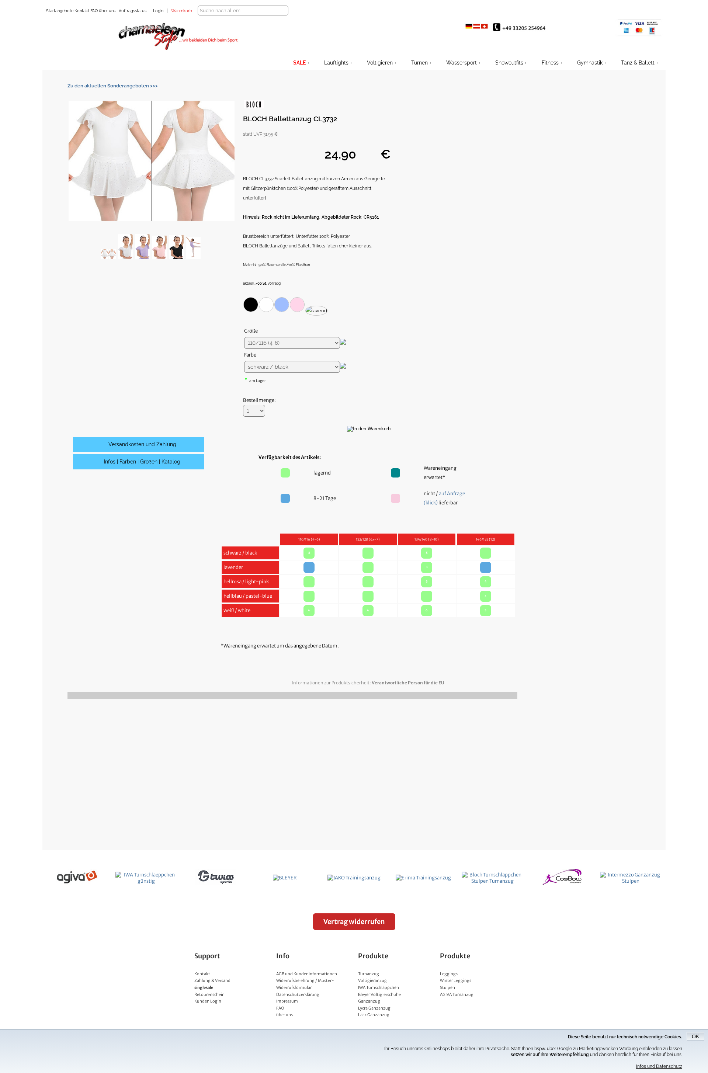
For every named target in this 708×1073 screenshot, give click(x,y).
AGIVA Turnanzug (456, 994)
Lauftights (336, 63)
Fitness (550, 63)
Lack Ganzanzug (373, 1014)
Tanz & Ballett (638, 63)
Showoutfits (509, 63)
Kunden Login (207, 1001)
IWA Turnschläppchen (378, 987)
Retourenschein (209, 994)
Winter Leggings (455, 980)
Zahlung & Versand (212, 980)
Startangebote (59, 10)
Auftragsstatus (133, 10)
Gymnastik (590, 63)
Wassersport (461, 63)
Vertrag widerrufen (354, 921)
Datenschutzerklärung (297, 994)
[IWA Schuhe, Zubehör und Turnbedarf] (146, 881)
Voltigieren (380, 63)
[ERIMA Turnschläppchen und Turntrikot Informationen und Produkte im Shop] (423, 878)
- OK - (695, 1036)
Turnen (419, 63)
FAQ (93, 10)
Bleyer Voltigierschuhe (379, 994)
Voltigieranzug (372, 980)
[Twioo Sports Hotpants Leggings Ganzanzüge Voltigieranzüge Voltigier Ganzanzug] (215, 884)
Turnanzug (368, 973)
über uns (107, 10)
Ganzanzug (369, 1001)
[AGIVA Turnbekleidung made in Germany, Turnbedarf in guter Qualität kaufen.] (77, 884)
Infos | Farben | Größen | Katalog (142, 462)
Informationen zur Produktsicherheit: (368, 682)
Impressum (287, 1001)
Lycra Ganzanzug (374, 1008)
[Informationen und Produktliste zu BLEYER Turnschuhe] (285, 878)
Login (158, 10)
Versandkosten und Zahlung (142, 444)
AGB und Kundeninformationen (306, 973)
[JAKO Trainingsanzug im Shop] (354, 878)
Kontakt (81, 10)
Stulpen (447, 987)
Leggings (449, 973)
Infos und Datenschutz (659, 1066)
